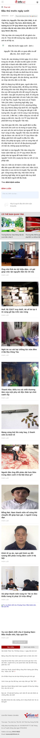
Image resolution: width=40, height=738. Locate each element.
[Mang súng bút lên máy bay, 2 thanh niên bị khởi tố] (20, 417)
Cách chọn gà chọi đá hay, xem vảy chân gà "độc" (17, 681)
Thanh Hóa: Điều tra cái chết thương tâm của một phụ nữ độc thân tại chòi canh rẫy (18, 392)
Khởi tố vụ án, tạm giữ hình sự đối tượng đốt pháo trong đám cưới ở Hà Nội (18, 555)
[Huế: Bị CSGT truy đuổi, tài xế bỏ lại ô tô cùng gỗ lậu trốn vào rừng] (20, 294)
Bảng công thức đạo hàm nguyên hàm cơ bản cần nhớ (19, 656)
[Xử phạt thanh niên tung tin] (20, 578)
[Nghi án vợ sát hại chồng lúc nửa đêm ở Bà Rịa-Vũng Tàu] (20, 334)
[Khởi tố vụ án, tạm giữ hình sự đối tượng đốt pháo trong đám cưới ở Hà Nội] (20, 537)
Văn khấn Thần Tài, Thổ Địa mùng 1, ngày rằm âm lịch (19, 651)
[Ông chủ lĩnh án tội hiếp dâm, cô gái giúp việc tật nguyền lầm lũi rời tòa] (20, 254)
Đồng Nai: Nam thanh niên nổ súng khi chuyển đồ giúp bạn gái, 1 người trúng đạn (19, 515)
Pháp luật (7, 7)
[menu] (2, 2)
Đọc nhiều (10, 647)
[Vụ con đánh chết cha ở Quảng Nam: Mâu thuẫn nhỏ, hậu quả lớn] (20, 616)
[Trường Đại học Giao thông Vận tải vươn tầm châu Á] (12, 224)
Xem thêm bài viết (20, 642)
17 (14, 671)
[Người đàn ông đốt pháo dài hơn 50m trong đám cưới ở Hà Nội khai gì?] (20, 457)
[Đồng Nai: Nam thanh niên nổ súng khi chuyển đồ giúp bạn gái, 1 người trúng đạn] (20, 497)
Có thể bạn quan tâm (12, 214)
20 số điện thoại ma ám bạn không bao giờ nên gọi (18, 676)
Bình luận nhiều (29, 647)
